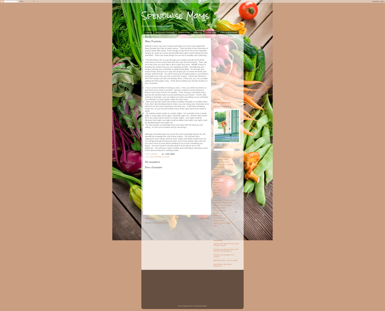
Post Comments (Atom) (161, 223)
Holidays (216, 192)
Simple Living (184, 32)
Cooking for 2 (218, 177)
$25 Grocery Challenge (221, 159)
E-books (148, 32)
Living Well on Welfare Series (223, 202)
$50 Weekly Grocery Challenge (223, 164)
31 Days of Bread (219, 167)
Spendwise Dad (218, 220)
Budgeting (198, 32)
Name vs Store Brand (228, 32)
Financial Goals (218, 182)
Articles (216, 169)
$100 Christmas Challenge (222, 157)
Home (177, 218)
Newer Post (150, 218)
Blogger (204, 306)
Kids (215, 197)
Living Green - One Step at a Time (224, 200)
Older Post (204, 218)
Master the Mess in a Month (222, 205)
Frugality (216, 187)
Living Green (211, 32)
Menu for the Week (220, 208)
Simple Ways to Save (220, 218)
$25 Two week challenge (221, 162)
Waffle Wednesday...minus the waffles (226, 260)
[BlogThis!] (168, 154)
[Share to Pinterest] (174, 154)
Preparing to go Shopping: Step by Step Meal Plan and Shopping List (226, 250)
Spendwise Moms (175, 15)
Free (215, 185)
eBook (216, 225)
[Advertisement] (227, 66)
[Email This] (166, 154)
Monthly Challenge (219, 210)
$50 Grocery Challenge (165, 32)
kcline (191, 306)
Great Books (217, 190)
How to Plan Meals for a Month (160, 157)
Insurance (217, 195)
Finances (216, 180)
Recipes (216, 213)
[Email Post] (162, 154)
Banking (216, 172)
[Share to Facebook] (172, 154)
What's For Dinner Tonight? (222, 223)
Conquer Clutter (219, 174)
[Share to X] (170, 154)
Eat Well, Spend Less (222, 103)
